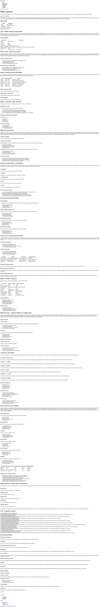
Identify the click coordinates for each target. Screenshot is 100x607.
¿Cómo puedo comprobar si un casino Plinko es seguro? (9, 523)
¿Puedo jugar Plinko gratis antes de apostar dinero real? (9, 517)
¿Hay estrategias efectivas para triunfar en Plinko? (9, 525)
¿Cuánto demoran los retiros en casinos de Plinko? (9, 527)
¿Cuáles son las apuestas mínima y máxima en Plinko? (9, 521)
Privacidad (4, 5)
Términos (4, 6)
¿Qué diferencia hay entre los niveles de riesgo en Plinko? (10, 519)
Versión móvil (4, 3)
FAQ (3, 593)
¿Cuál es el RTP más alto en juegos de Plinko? (8, 515)
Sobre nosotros (4, 4)
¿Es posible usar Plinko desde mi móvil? (7, 529)
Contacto (3, 7)
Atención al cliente (5, 604)
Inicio (3, 2)
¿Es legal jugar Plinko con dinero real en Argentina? (9, 513)
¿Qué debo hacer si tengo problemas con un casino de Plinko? (10, 531)
